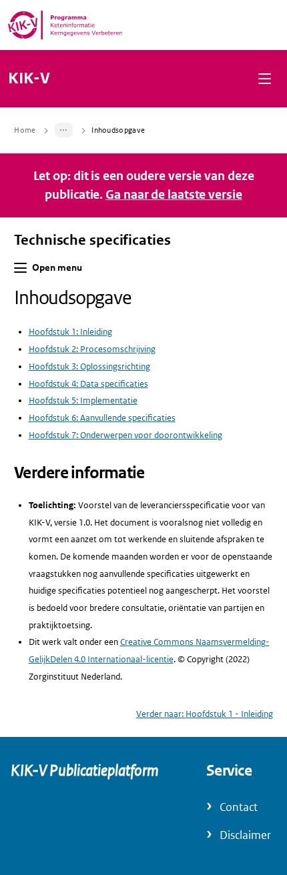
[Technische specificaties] (64, 130)
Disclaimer (245, 835)
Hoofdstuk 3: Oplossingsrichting (89, 366)
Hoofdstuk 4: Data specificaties (88, 383)
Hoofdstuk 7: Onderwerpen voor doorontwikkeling (125, 435)
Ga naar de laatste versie (173, 195)
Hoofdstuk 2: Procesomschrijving (92, 349)
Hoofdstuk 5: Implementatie (83, 400)
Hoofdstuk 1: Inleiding (70, 331)
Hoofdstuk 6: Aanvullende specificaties (102, 417)
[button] (264, 78)
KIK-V (29, 78)
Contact (239, 807)
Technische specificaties (92, 240)
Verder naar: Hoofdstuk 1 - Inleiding (204, 714)
